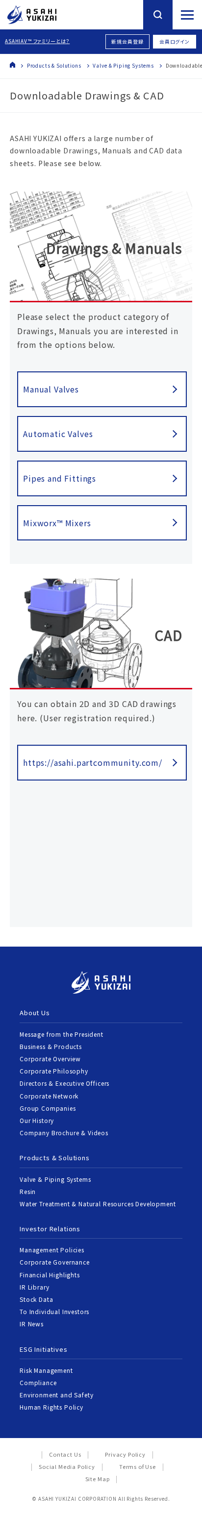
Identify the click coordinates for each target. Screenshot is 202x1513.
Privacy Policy (125, 1454)
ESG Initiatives (44, 1349)
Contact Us (65, 1454)
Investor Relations (50, 1228)
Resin (28, 1191)
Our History (37, 1120)
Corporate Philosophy (54, 1071)
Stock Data (36, 1299)
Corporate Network (49, 1096)
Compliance (38, 1382)
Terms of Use (137, 1466)
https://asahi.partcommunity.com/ (92, 762)
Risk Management (46, 1370)
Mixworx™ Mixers (57, 523)
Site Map (97, 1479)
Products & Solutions (54, 65)
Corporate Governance (55, 1262)
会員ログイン (174, 41)
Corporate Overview (50, 1058)
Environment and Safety (56, 1395)
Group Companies (48, 1108)
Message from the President (61, 1034)
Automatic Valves (58, 433)
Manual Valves (51, 389)
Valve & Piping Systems (123, 65)
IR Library (34, 1287)
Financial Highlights (50, 1274)
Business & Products (51, 1046)
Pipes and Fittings (59, 478)
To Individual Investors (54, 1311)
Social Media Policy (67, 1466)
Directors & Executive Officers (64, 1083)
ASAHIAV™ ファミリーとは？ (37, 41)
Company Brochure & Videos (64, 1132)
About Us (35, 1012)
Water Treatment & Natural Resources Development (98, 1203)
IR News (32, 1323)
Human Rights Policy (51, 1407)
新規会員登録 (127, 41)
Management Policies (52, 1249)
